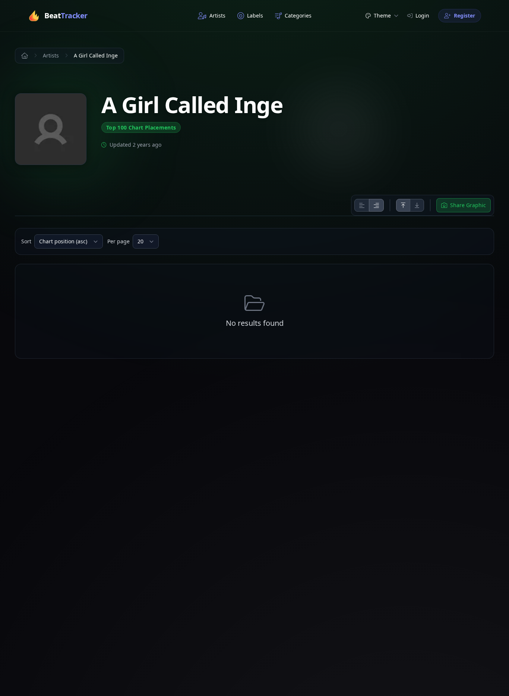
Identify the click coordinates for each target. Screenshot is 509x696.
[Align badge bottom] (417, 205)
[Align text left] (361, 205)
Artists (217, 15)
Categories (298, 15)
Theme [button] (382, 15)
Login (422, 15)
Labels (255, 15)
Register (464, 15)
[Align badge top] (403, 205)
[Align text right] (376, 205)
